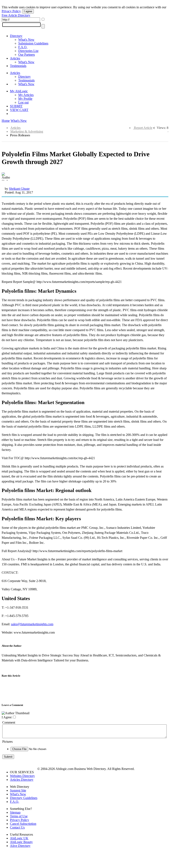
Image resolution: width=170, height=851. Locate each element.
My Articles (26, 95)
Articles (15, 58)
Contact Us (17, 827)
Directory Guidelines (23, 798)
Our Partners (26, 54)
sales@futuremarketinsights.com (32, 624)
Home (6, 120)
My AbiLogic (19, 91)
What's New (26, 39)
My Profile (25, 98)
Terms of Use (19, 816)
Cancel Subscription (23, 823)
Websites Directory (22, 776)
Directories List (28, 51)
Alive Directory (20, 845)
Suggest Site (18, 790)
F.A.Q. (22, 47)
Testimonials (18, 66)
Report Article (143, 128)
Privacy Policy (11, 11)
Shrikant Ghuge (19, 188)
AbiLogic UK (19, 838)
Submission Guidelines (33, 43)
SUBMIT (16, 106)
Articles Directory (21, 779)
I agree (28, 11)
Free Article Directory (16, 15)
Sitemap (15, 812)
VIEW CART (19, 110)
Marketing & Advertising (26, 131)
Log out (23, 102)
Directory (16, 36)
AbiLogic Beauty (21, 842)
